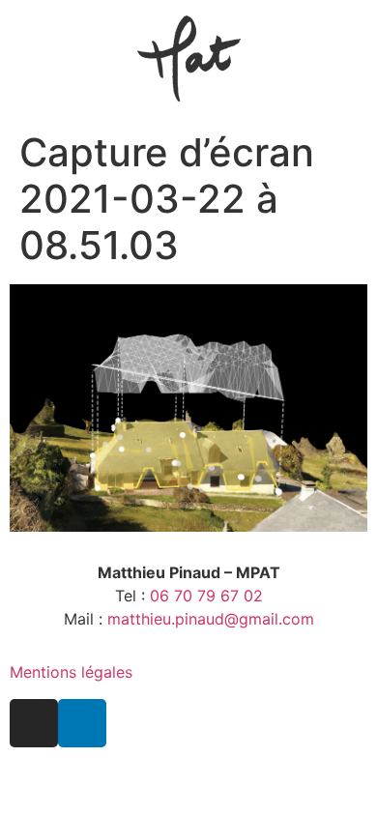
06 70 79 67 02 (206, 595)
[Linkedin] (82, 723)
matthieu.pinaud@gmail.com (210, 618)
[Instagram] (34, 723)
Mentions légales (71, 672)
